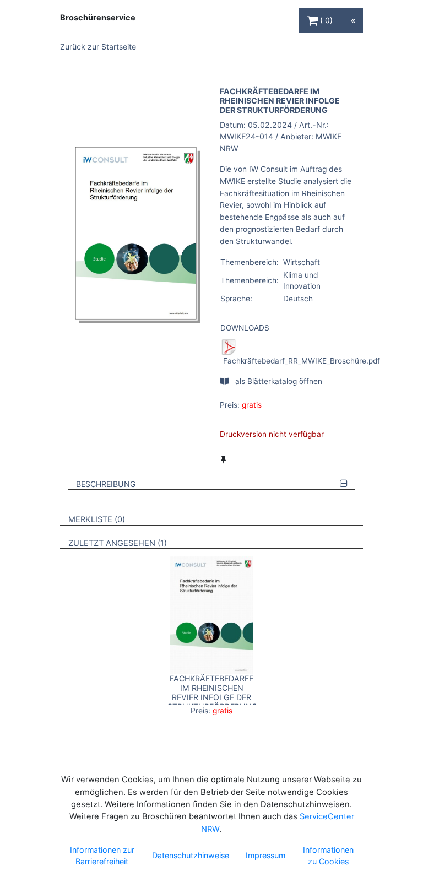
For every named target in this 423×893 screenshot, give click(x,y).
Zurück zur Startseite (98, 46)
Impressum (265, 855)
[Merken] (223, 459)
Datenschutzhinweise (190, 855)
